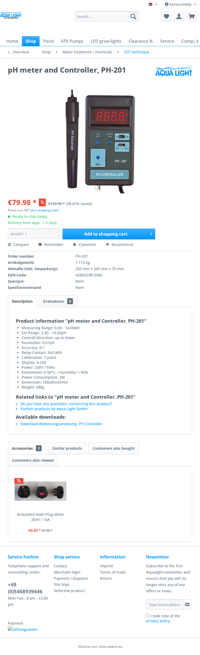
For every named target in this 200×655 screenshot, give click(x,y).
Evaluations (57, 301)
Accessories (26, 448)
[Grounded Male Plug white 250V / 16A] (40, 491)
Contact (60, 565)
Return (106, 578)
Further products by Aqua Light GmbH (53, 408)
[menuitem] (106, 16)
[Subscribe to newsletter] (187, 604)
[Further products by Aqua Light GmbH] (173, 75)
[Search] (133, 16)
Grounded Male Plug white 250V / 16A (40, 517)
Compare (20, 244)
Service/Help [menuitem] (180, 4)
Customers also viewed (33, 460)
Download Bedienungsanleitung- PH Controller (61, 423)
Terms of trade (113, 572)
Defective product (69, 590)
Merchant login (67, 572)
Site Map (61, 584)
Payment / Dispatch (71, 578)
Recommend (121, 244)
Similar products (67, 448)
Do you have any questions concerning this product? (66, 403)
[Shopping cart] (191, 16)
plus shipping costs (45, 210)
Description (22, 301)
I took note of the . (163, 618)
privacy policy (158, 620)
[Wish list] (166, 16)
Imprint (106, 565)
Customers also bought (114, 448)
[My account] (179, 16)
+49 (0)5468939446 (25, 588)
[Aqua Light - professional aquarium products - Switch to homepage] (11, 20)
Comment (87, 244)
